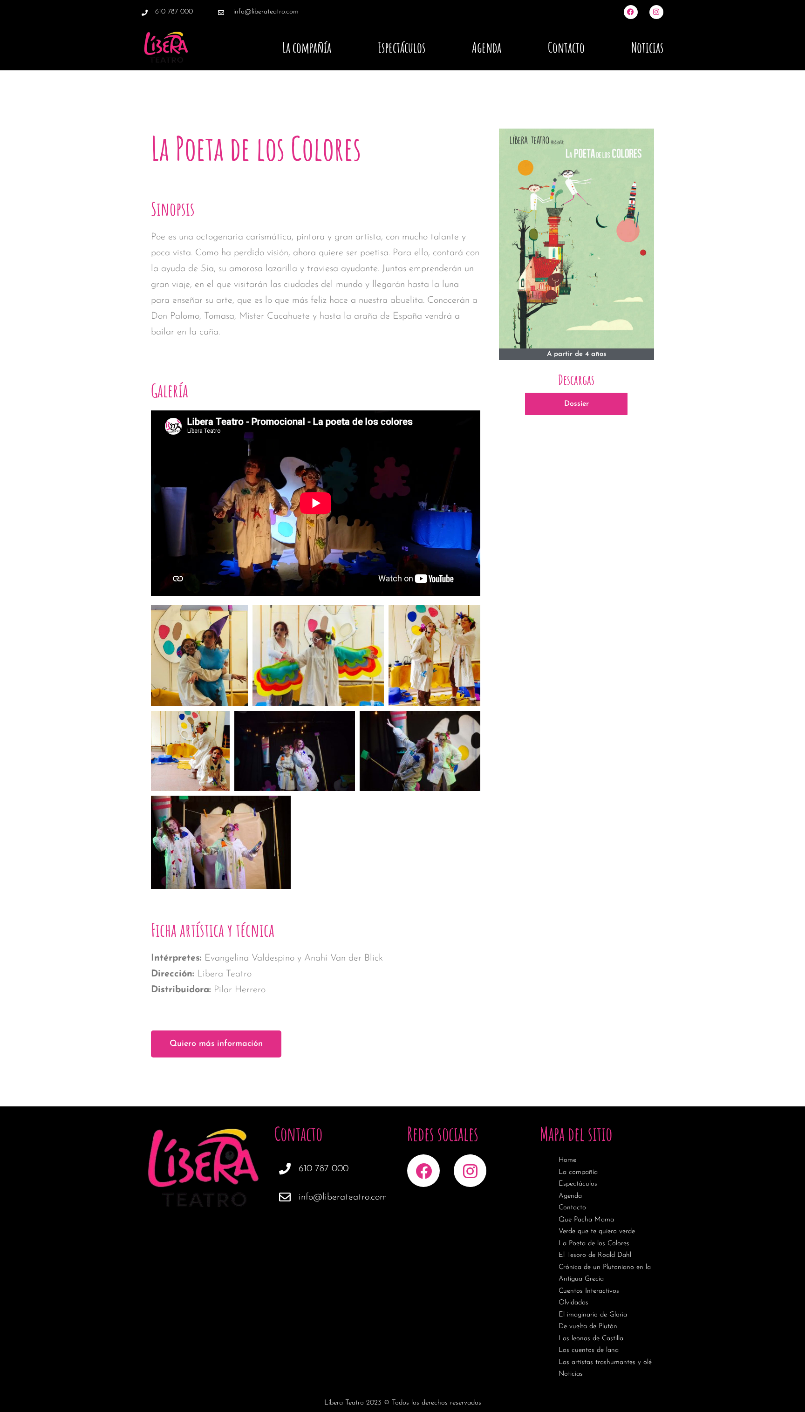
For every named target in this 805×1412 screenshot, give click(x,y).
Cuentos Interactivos (589, 1291)
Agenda (486, 47)
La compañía (306, 47)
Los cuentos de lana (589, 1350)
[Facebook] (631, 12)
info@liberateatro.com (266, 11)
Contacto (566, 47)
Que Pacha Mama (586, 1219)
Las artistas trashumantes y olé (605, 1362)
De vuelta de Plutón (588, 1326)
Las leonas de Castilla (591, 1338)
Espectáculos (401, 47)
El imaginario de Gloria (593, 1314)
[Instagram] (656, 12)
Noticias (647, 47)
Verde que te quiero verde (597, 1231)
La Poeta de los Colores (594, 1243)
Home (567, 1160)
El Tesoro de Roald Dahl (595, 1255)
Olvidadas (573, 1302)
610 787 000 (174, 11)
